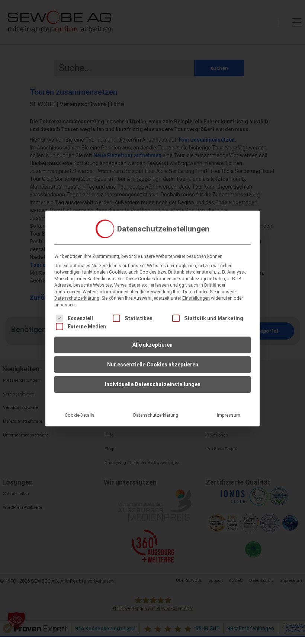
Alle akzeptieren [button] (152, 345)
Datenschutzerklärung (76, 298)
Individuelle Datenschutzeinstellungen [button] (152, 384)
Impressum (228, 415)
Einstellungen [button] (196, 298)
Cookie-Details (79, 415)
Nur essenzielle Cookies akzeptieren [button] (152, 365)
